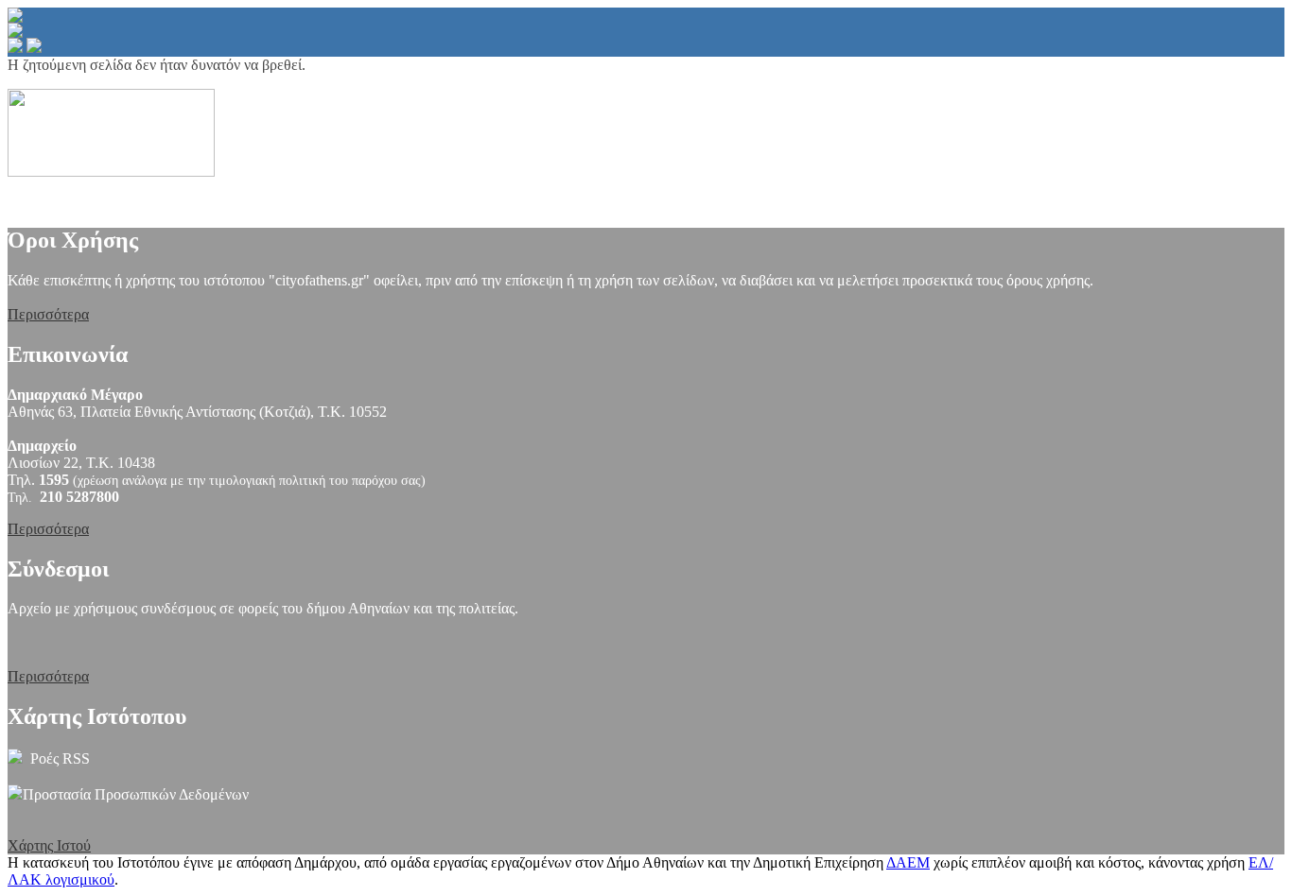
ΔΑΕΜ (908, 862)
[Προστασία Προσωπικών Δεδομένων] (15, 794)
